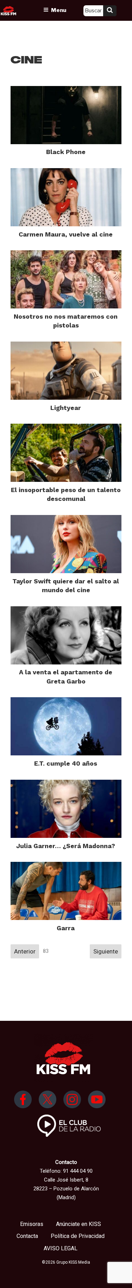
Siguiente (105, 951)
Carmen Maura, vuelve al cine (66, 234)
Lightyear (65, 407)
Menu (58, 10)
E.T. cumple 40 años (65, 763)
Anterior (25, 951)
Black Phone (66, 151)
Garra (66, 928)
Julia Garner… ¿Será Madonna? (65, 846)
